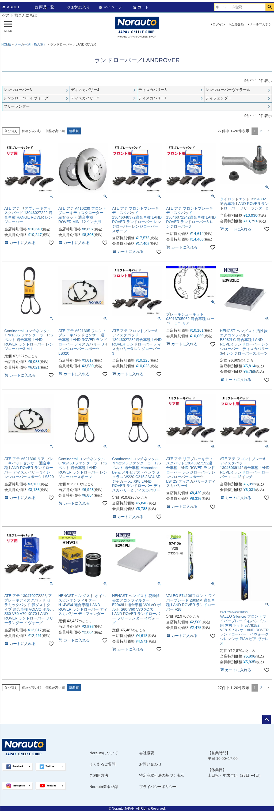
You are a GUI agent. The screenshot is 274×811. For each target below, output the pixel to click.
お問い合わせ (150, 764)
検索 (269, 7)
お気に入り (80, 7)
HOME (6, 44)
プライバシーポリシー (158, 786)
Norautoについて (103, 753)
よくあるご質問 (102, 764)
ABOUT (13, 7)
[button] (268, 131)
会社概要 (146, 753)
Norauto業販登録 (103, 786)
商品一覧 (46, 7)
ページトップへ (266, 719)
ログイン (218, 24)
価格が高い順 (55, 131)
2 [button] (261, 131)
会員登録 (237, 24)
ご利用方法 (98, 775)
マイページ (112, 7)
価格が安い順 (31, 131)
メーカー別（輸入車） (30, 44)
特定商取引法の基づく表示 (161, 775)
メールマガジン (260, 24)
